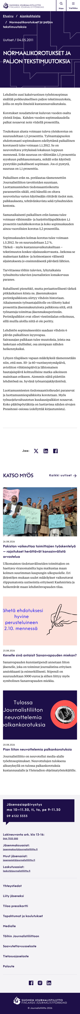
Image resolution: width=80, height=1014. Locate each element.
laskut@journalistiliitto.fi (16, 871)
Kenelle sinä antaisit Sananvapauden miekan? (40, 655)
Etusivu (8, 16)
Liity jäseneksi (13, 896)
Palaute (8, 966)
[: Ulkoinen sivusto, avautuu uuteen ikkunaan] (36, 451)
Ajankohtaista (30, 16)
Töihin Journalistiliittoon (21, 936)
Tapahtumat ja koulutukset (23, 916)
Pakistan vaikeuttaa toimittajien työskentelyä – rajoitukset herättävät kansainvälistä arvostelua (39, 552)
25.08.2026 (9, 651)
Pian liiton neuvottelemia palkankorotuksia (37, 749)
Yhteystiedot (12, 886)
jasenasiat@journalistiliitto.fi (19, 860)
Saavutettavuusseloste (19, 946)
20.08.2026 (9, 745)
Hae (61, 8)
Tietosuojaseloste (16, 956)
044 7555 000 (10, 839)
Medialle (9, 926)
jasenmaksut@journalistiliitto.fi (20, 849)
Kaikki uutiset (60, 475)
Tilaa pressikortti (15, 906)
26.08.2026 (9, 542)
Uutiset (8, 40)
